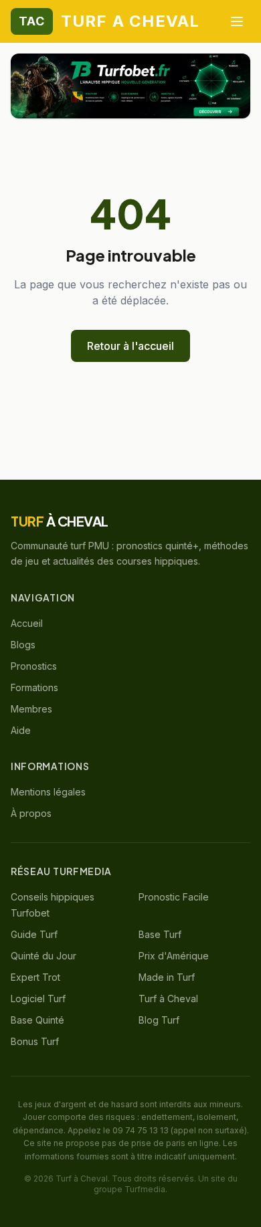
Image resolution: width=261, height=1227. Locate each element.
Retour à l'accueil (130, 346)
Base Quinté (37, 1020)
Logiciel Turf (38, 998)
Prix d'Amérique (174, 955)
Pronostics (34, 666)
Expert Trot (35, 977)
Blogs (23, 644)
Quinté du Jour (43, 955)
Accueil (27, 623)
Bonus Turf (35, 1041)
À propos (31, 813)
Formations (34, 687)
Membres (31, 709)
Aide (21, 730)
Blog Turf (159, 1020)
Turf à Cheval (168, 998)
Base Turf (160, 934)
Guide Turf (34, 934)
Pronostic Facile (174, 897)
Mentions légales (48, 791)
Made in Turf (167, 977)
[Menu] (237, 21)
